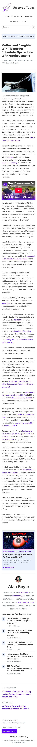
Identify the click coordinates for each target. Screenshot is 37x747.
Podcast (20, 16)
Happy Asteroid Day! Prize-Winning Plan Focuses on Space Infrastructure (20, 656)
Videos (13, 16)
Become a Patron (9, 731)
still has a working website (21, 398)
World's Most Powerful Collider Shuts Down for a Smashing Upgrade (19, 632)
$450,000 (17, 320)
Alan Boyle (7, 60)
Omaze (11, 157)
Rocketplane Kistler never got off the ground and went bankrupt (18, 434)
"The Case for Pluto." (26, 602)
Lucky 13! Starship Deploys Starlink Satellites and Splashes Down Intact (20, 620)
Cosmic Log (17, 596)
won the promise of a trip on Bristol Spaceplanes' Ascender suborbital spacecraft (17, 384)
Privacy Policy (23, 737)
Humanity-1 (6, 303)
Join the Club (14, 21)
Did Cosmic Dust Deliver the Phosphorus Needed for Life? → (15, 707)
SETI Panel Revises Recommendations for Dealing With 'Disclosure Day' (19, 668)
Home (7, 16)
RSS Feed (24, 21)
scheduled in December (22, 331)
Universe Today (24, 7)
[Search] (33, 27)
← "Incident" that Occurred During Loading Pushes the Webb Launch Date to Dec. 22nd (16, 694)
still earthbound (8, 439)
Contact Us (13, 737)
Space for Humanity (9, 163)
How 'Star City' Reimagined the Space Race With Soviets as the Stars (20, 644)
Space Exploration (12, 63)
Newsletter (28, 16)
